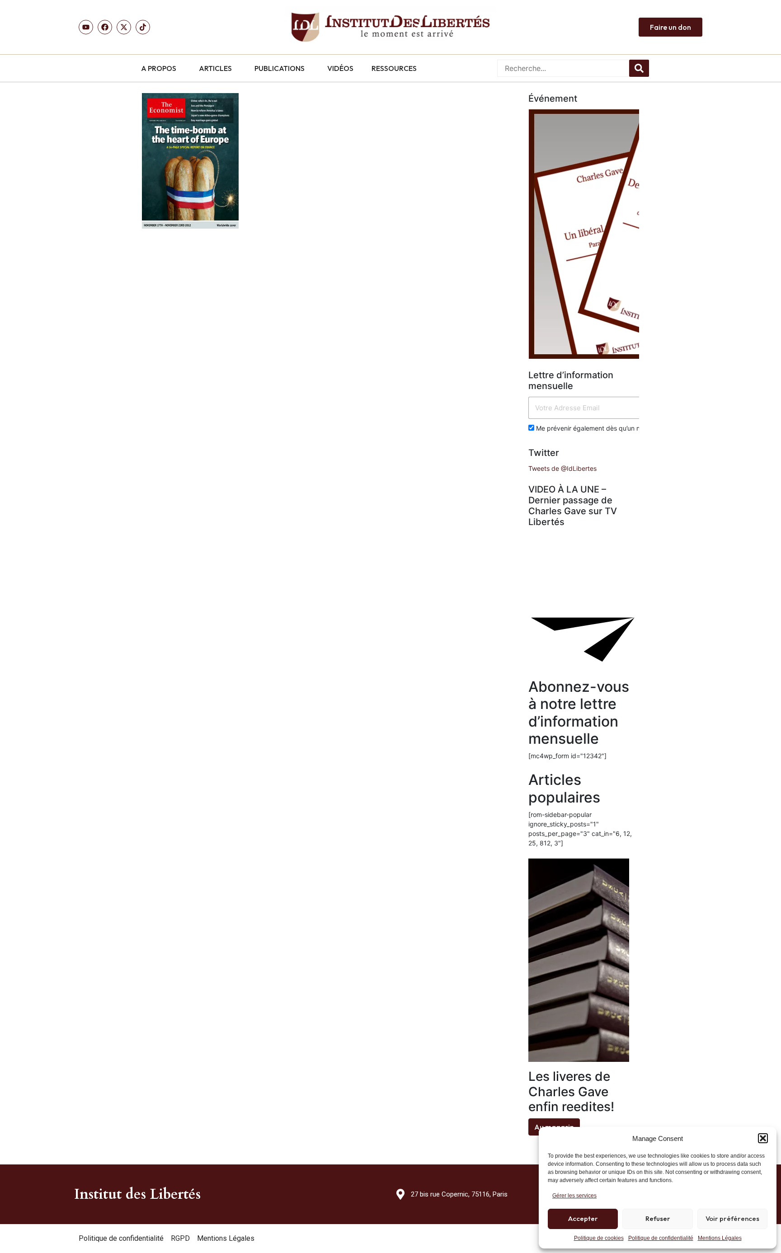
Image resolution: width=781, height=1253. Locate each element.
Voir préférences (732, 1218)
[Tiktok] (143, 27)
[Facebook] (105, 27)
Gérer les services (574, 1195)
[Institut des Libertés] (390, 27)
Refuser (657, 1218)
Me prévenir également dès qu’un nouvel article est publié (620, 428)
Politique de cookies (599, 1238)
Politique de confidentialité (660, 1238)
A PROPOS (158, 68)
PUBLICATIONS (279, 68)
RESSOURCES (394, 68)
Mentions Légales (720, 1238)
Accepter (583, 1218)
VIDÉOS (340, 68)
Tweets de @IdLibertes (562, 468)
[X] (124, 27)
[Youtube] (86, 27)
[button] (762, 1138)
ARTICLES (215, 68)
